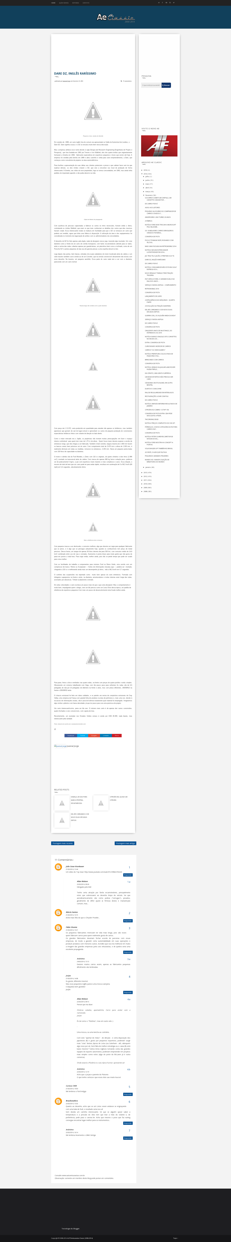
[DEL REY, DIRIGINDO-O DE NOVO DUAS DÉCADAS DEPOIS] (62, 820)
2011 (145, 480)
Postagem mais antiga (125, 843)
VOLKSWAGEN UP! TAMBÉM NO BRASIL (159, 448)
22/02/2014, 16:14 (72, 1132)
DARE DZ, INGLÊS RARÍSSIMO (155, 260)
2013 (145, 472)
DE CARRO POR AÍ (151, 204)
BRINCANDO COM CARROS (154, 360)
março (147, 191)
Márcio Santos (72, 912)
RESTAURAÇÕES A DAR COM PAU (156, 396)
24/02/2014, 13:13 (83, 962)
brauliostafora (72, 1101)
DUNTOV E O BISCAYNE (153, 389)
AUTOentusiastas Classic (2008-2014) (80, 1238)
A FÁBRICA (148, 221)
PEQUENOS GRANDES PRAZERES (156, 456)
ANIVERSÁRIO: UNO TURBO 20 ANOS (158, 217)
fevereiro (149, 195)
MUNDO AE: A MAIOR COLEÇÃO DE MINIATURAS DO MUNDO (157, 461)
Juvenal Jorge (66, 81)
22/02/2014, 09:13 (83, 1002)
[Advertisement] (93, 54)
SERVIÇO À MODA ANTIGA (154, 319)
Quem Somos (63, 3)
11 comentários (127, 81)
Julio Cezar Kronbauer (75, 866)
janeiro (148, 467)
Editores (75, 3)
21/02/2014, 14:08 (72, 978)
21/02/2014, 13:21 (72, 930)
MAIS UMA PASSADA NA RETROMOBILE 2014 (160, 246)
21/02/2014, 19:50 (72, 1089)
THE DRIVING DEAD (151, 419)
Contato (86, 3)
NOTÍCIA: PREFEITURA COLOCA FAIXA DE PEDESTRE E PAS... (159, 355)
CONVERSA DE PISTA (152, 236)
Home (53, 3)
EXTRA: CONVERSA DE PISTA (155, 342)
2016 (145, 170)
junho (147, 180)
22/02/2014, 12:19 (83, 1072)
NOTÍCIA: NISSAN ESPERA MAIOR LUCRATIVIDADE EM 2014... (156, 251)
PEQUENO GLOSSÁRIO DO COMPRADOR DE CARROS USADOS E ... (160, 212)
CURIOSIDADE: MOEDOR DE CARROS (158, 346)
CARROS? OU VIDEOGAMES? (155, 350)
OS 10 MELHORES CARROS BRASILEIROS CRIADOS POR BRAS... (159, 232)
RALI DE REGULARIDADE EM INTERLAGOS (159, 392)
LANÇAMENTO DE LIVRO (153, 296)
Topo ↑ (175, 1238)
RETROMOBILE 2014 (152, 289)
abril (147, 188)
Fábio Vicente (71, 927)
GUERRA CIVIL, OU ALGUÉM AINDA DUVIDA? (160, 315)
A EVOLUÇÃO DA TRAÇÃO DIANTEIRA (158, 306)
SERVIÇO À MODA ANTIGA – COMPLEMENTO (160, 285)
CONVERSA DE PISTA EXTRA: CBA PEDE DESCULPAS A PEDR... (158, 414)
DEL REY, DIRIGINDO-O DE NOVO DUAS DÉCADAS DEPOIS (80, 817)
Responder (128, 875)
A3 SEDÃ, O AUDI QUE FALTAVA (156, 452)
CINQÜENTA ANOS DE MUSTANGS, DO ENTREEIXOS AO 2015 (158, 331)
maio (147, 184)
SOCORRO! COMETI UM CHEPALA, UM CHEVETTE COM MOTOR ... (158, 199)
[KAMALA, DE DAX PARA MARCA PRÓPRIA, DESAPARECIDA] (62, 802)
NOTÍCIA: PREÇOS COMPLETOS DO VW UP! (160, 423)
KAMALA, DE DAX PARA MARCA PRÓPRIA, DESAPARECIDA (79, 800)
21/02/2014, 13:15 (72, 915)
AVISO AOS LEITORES (152, 207)
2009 (145, 487)
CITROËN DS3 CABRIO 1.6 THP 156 (157, 410)
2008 (145, 491)
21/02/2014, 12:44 (72, 869)
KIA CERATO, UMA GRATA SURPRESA (158, 373)
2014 (145, 174)
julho (147, 176)
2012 (145, 476)
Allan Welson (82, 881)
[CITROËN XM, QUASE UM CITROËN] (101, 802)
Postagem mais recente (63, 843)
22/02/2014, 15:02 (72, 1104)
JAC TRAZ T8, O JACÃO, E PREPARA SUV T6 (159, 256)
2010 (145, 484)
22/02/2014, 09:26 (83, 884)
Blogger (76, 1228)
